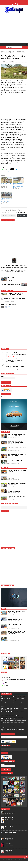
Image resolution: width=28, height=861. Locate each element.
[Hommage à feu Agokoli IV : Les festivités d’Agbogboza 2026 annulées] (4, 462)
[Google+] (13, 4)
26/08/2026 (10, 437)
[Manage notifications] (25, 858)
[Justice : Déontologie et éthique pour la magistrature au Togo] (5, 659)
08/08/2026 (10, 463)
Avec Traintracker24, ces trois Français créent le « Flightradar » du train (13, 705)
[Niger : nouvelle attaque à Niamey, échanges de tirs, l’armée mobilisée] (4, 485)
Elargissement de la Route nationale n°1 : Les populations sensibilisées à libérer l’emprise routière (16, 632)
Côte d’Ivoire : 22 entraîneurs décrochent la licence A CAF (12, 698)
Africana (4, 467)
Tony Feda (8, 843)
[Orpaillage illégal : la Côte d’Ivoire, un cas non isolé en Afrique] (4, 498)
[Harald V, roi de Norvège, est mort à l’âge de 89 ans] (22, 783)
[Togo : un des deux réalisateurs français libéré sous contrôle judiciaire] (4, 436)
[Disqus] (14, 327)
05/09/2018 (10, 296)
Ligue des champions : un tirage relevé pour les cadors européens (13, 720)
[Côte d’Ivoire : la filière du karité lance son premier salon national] (8, 804)
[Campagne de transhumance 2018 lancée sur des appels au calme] (2, 298)
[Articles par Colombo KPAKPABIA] (2, 813)
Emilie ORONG (9, 838)
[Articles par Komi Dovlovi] (2, 822)
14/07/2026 (10, 640)
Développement (11, 51)
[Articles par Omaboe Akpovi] (2, 828)
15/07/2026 (10, 635)
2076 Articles (23, 265)
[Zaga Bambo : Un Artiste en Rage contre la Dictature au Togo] (11, 667)
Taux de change (4, 396)
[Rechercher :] (14, 47)
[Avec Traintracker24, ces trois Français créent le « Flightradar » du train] (5, 783)
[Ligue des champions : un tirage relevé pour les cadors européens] (11, 787)
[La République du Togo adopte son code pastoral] (6, 180)
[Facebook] (15, 4)
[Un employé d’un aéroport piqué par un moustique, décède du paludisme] (16, 787)
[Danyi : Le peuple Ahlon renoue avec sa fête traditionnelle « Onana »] (4, 456)
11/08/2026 (10, 450)
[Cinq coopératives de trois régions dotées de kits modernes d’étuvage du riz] (16, 663)
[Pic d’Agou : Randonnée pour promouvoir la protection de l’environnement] (4, 449)
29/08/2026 (10, 486)
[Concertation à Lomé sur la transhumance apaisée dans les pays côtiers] (6, 195)
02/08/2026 (10, 614)
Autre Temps (5, 431)
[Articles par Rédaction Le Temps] (2, 834)
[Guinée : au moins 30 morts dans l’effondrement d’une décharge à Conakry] (22, 795)
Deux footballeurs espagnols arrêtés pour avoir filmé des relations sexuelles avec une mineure (14, 709)
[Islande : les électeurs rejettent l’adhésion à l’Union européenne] (16, 778)
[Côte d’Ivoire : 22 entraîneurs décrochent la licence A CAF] (4, 472)
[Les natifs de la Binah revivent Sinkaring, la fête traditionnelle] (16, 667)
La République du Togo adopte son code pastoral (6, 184)
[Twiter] (10, 4)
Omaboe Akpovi (9, 826)
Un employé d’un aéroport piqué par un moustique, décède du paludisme (12, 723)
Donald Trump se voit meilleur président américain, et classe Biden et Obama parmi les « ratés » (12, 717)
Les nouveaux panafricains (12, 359)
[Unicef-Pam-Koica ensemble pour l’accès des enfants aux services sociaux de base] (5, 663)
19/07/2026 (10, 628)
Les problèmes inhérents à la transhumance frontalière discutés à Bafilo (18, 185)
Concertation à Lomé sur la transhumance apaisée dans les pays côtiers (6, 200)
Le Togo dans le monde (11, 365)
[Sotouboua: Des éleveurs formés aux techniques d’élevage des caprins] (4, 619)
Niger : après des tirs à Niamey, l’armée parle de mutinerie (12, 703)
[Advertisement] (14, 28)
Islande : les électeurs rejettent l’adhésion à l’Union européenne (13, 700)
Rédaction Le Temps (12, 356)
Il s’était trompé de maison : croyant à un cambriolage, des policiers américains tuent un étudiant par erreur (12, 730)
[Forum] (18, 4)
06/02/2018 (6, 301)
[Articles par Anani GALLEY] (2, 852)
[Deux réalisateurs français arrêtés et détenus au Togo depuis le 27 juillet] (4, 442)
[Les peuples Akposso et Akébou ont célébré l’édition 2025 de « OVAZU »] (22, 659)
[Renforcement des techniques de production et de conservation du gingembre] (22, 663)
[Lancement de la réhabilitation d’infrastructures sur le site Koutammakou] (11, 663)
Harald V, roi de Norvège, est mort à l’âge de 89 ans (11, 715)
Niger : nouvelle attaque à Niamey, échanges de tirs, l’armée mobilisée (12, 712)
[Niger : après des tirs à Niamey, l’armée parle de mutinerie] (4, 478)
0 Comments (11, 61)
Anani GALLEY (8, 850)
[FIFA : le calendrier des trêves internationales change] (11, 795)
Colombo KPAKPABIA (10, 812)
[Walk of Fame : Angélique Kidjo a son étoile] (13, 804)
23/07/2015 (4, 61)
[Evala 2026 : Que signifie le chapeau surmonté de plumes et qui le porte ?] (4, 639)
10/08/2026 (10, 456)
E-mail (3, 376)
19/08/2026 (10, 443)
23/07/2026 (10, 620)
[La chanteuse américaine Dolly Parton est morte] (22, 791)
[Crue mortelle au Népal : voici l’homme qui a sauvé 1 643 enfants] (5, 778)
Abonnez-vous (21, 215)
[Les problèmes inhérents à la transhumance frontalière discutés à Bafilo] (18, 180)
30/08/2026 (10, 473)
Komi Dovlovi (9, 818)
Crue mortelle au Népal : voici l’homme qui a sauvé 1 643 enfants (13, 696)
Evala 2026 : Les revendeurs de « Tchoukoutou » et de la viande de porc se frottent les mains (16, 625)
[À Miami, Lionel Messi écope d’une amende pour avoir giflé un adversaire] (19, 804)
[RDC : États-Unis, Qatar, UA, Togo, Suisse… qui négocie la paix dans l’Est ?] (16, 795)
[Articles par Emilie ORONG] (2, 839)
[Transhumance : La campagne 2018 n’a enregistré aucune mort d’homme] (4, 294)
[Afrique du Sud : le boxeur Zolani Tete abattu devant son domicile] (11, 800)
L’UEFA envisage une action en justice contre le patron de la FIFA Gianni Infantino (14, 726)
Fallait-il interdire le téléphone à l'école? (15, 352)
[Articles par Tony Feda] (2, 846)
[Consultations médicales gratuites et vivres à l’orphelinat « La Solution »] (11, 659)
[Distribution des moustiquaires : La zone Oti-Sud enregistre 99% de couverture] (4, 613)
